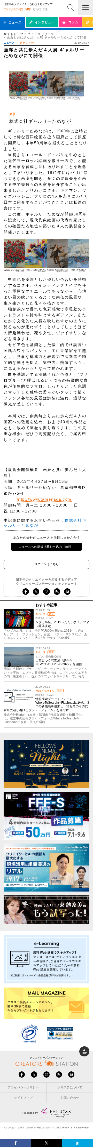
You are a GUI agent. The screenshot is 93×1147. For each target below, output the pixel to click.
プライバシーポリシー (23, 1087)
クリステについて (69, 1087)
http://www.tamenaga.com (44, 499)
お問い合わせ (69, 1097)
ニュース (9, 42)
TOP (84, 1053)
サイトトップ (13, 34)
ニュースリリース (41, 34)
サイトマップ (23, 1097)
